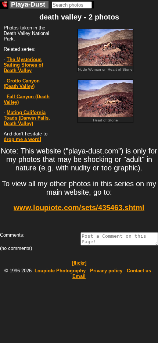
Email (79, 276)
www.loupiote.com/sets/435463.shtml (79, 208)
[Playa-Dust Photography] (4, 5)
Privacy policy (106, 270)
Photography (60, 270)
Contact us (139, 270)
